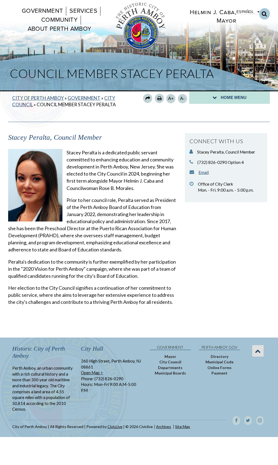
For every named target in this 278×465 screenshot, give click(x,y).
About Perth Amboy (59, 28)
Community (59, 19)
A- (182, 98)
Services (83, 10)
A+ (171, 98)
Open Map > (92, 372)
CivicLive (115, 426)
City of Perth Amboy (38, 98)
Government (42, 10)
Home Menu (234, 97)
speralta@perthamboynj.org (203, 172)
